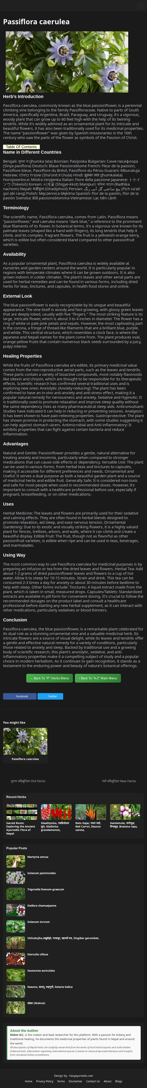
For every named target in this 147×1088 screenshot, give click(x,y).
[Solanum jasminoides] (15, 877)
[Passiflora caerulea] (25, 741)
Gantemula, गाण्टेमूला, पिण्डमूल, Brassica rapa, (123, 824)
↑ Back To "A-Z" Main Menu (98, 678)
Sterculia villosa (37, 954)
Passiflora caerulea (25, 759)
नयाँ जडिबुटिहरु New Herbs (119, 781)
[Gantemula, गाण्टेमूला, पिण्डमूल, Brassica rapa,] (125, 812)
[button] (133, 5)
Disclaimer (75, 1081)
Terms (61, 1081)
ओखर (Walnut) (36, 1003)
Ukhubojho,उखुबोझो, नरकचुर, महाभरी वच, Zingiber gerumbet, (63, 938)
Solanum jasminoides (41, 873)
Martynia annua (37, 857)
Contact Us (93, 1081)
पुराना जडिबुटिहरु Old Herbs (28, 781)
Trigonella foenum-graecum (45, 889)
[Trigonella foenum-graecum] (15, 894)
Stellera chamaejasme (41, 905)
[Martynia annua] (15, 861)
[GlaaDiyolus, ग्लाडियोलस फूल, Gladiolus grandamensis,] (56, 812)
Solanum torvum (38, 922)
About (107, 1081)
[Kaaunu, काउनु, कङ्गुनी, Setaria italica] (15, 991)
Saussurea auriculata (41, 970)
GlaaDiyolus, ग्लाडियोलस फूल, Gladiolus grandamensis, (55, 826)
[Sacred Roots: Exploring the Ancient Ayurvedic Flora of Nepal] (21, 812)
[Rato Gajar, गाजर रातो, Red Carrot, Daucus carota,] (90, 812)
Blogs (118, 1081)
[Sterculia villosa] (15, 959)
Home (28, 1081)
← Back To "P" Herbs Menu (49, 678)
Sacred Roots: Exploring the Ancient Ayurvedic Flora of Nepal (20, 828)
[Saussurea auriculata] (15, 975)
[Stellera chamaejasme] (15, 910)
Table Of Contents (21, 147)
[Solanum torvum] (15, 926)
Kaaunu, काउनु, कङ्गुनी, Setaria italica (50, 987)
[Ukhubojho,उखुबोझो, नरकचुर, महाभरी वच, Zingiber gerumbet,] (15, 942)
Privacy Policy (44, 1081)
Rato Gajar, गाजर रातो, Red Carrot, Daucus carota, (88, 826)
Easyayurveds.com (81, 1075)
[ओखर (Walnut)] (15, 1007)
